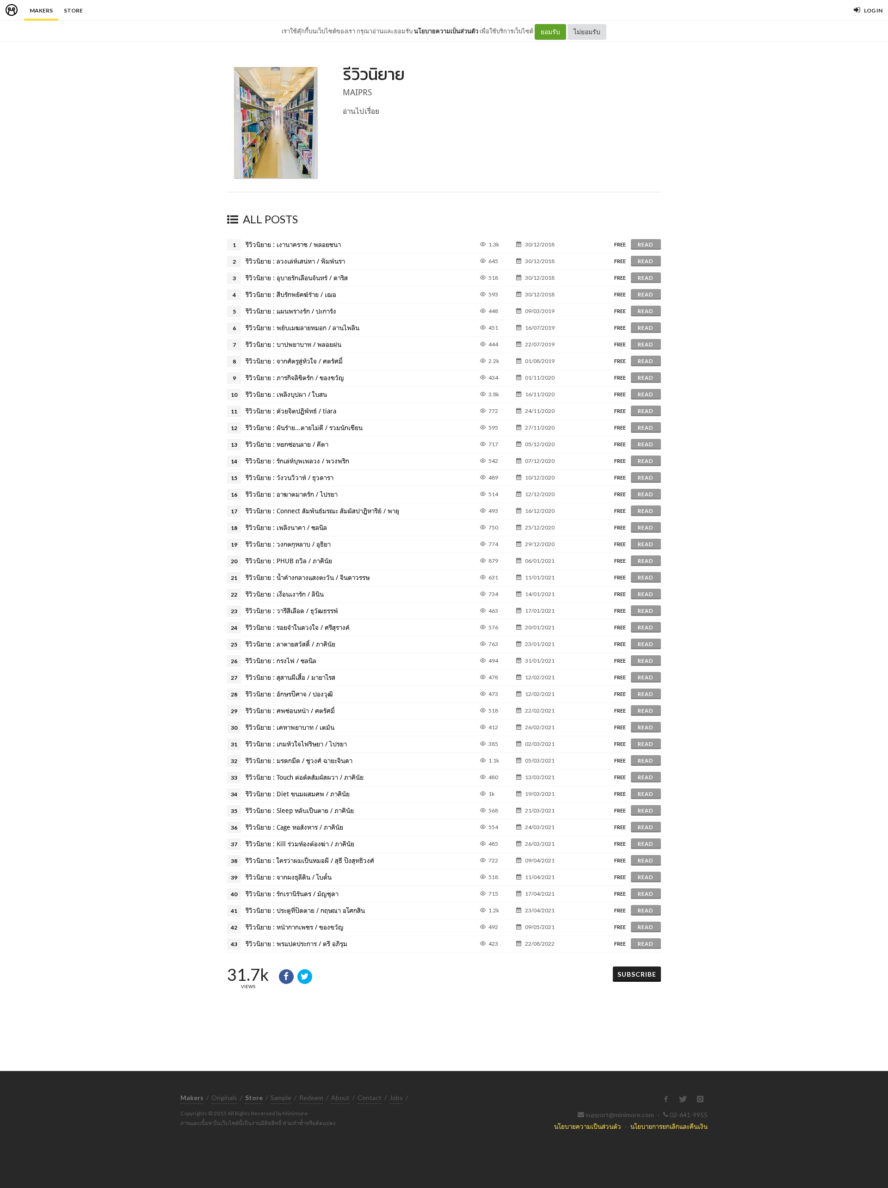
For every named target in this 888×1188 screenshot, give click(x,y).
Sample (281, 1098)
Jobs (396, 1098)
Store (73, 10)
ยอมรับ (550, 32)
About (340, 1098)
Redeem (311, 1098)
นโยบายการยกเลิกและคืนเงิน (669, 1126)
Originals (224, 1098)
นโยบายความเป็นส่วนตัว (446, 31)
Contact (370, 1098)
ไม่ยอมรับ (587, 32)
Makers (41, 10)
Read (646, 244)
